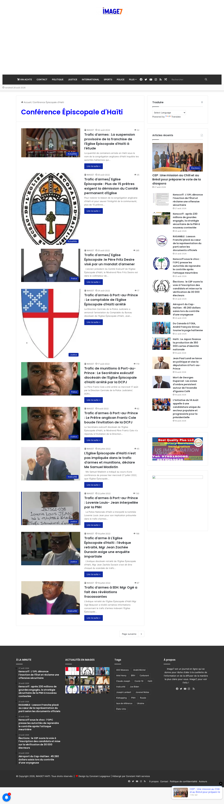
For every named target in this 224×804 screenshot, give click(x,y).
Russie (143, 698)
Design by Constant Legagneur (94, 776)
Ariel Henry (121, 675)
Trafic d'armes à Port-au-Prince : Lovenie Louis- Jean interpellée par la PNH (111, 502)
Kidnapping (121, 698)
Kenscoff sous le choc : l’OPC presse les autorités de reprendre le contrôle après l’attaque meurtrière (187, 265)
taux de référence (124, 703)
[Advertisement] (112, 45)
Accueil (27, 102)
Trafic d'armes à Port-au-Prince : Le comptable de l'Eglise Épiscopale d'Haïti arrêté (111, 300)
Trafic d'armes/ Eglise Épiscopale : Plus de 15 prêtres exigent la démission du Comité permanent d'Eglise (111, 186)
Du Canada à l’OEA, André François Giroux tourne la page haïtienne (188, 327)
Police (120, 79)
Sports (108, 79)
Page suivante (129, 634)
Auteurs (203, 781)
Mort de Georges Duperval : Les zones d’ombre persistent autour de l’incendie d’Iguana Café (185, 384)
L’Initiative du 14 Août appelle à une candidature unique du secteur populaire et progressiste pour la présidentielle (186, 408)
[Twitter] (182, 689)
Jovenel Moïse (142, 692)
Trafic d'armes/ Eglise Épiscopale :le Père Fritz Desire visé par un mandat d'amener (109, 259)
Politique (57, 79)
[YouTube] (186, 689)
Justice (72, 79)
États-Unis (121, 709)
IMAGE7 (90, 130)
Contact (42, 79)
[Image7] (112, 11)
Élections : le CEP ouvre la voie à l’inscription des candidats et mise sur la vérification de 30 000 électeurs (188, 288)
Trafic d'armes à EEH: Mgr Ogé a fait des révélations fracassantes (110, 592)
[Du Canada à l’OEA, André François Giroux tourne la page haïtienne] (161, 328)
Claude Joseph (123, 681)
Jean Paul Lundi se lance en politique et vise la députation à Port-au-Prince (187, 363)
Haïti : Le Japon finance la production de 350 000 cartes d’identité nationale (187, 344)
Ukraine (140, 703)
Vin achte (26, 79)
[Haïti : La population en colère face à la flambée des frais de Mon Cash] (72, 671)
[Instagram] (190, 689)
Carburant (144, 675)
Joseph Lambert (123, 692)
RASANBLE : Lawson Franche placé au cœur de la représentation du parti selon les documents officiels (187, 243)
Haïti (150, 681)
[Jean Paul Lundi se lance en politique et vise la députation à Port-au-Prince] (161, 363)
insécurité (120, 686)
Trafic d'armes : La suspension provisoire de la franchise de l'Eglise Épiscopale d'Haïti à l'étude (109, 141)
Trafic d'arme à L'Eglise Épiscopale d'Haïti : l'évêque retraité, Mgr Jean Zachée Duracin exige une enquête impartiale (107, 547)
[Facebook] (178, 689)
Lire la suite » (93, 166)
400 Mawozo (122, 670)
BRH (133, 675)
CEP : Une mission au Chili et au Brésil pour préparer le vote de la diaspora (176, 179)
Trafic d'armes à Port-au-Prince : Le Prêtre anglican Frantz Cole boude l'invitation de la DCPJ (111, 418)
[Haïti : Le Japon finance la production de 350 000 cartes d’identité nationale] (161, 344)
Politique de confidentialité (183, 781)
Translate (176, 116)
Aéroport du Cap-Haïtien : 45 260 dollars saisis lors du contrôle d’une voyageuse (187, 309)
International (90, 79)
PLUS (131, 79)
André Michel (139, 670)
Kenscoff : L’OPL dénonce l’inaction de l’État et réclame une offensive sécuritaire (188, 200)
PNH (133, 698)
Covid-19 (139, 681)
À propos (154, 781)
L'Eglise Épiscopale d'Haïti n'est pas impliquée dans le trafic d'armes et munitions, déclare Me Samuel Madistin (110, 460)
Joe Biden (134, 686)
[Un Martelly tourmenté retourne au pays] (103, 689)
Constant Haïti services (138, 776)
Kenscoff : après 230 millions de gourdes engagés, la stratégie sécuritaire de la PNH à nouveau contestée (186, 220)
